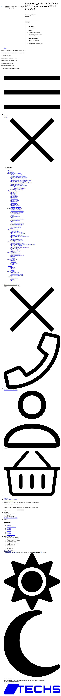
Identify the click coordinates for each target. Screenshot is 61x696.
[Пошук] (18, 286)
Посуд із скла (11, 271)
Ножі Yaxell (14, 192)
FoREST (13, 262)
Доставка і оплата (11, 527)
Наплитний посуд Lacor (17, 235)
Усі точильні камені (16, 209)
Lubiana (13, 267)
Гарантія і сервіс (11, 535)
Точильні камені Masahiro (17, 219)
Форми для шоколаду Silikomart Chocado (21, 182)
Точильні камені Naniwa (17, 223)
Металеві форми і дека (17, 184)
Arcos (12, 264)
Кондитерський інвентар (14, 173)
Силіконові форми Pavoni (17, 174)
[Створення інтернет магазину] (32, 694)
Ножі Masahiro (15, 200)
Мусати (13, 228)
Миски (13, 237)
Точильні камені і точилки (15, 208)
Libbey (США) (15, 272)
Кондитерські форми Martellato (19, 178)
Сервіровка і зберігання (14, 241)
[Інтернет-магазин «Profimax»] (11, 284)
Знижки (9, 531)
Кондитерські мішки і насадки (19, 185)
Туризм (10, 276)
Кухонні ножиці (15, 205)
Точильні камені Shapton (17, 224)
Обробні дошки (15, 231)
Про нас (9, 525)
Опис (5, 48)
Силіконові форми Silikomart (18, 176)
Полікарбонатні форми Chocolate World (21, 180)
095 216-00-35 (13, 390)
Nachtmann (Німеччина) (17, 275)
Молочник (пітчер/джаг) (17, 255)
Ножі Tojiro (14, 195)
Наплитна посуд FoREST (17, 232)
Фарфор (10, 266)
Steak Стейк (14, 263)
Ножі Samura (14, 199)
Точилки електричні (16, 225)
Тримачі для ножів (16, 207)
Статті (8, 532)
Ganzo (12, 279)
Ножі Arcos (14, 197)
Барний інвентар (12, 252)
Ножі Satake (14, 203)
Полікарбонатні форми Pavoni (18, 181)
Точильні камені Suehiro (17, 211)
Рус (6, 117)
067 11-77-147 (7, 390)
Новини (9, 533)
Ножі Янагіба (14, 204)
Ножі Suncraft (14, 201)
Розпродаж (11, 172)
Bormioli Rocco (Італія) (17, 274)
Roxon (13, 280)
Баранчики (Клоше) (16, 250)
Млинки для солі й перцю (17, 243)
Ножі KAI (13, 193)
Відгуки (9, 529)
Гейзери (13, 256)
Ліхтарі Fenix (14, 278)
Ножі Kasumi (14, 196)
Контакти (9, 528)
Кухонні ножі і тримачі (14, 191)
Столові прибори (12, 259)
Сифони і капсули (15, 254)
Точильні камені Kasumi (17, 212)
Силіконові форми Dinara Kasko (19, 177)
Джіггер (13, 258)
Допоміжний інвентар (17, 189)
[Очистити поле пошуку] (19, 286)
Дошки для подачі (15, 248)
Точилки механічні (16, 227)
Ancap (12, 270)
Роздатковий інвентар (16, 239)
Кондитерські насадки (20, 188)
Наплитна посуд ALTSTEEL (18, 233)
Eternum (13, 260)
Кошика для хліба (15, 251)
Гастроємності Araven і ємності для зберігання (23, 244)
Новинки (10, 170)
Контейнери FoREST (16, 246)
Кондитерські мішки (19, 187)
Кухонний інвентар (13, 229)
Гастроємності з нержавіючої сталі (20, 236)
